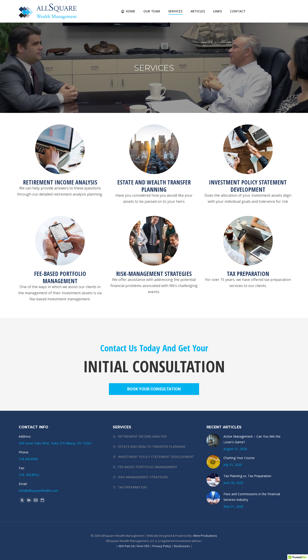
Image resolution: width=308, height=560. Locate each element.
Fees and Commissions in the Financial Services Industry (251, 497)
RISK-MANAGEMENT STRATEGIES (143, 477)
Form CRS (143, 546)
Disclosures (182, 546)
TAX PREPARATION (132, 487)
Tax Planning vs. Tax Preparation (247, 476)
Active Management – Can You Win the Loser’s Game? (251, 439)
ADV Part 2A (126, 546)
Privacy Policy (161, 546)
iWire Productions (205, 536)
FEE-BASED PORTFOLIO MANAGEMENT (147, 467)
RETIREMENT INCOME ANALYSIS (142, 436)
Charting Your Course (239, 458)
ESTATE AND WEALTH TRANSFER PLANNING (151, 446)
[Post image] (213, 440)
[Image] (60, 149)
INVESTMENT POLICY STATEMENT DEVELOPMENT (156, 457)
